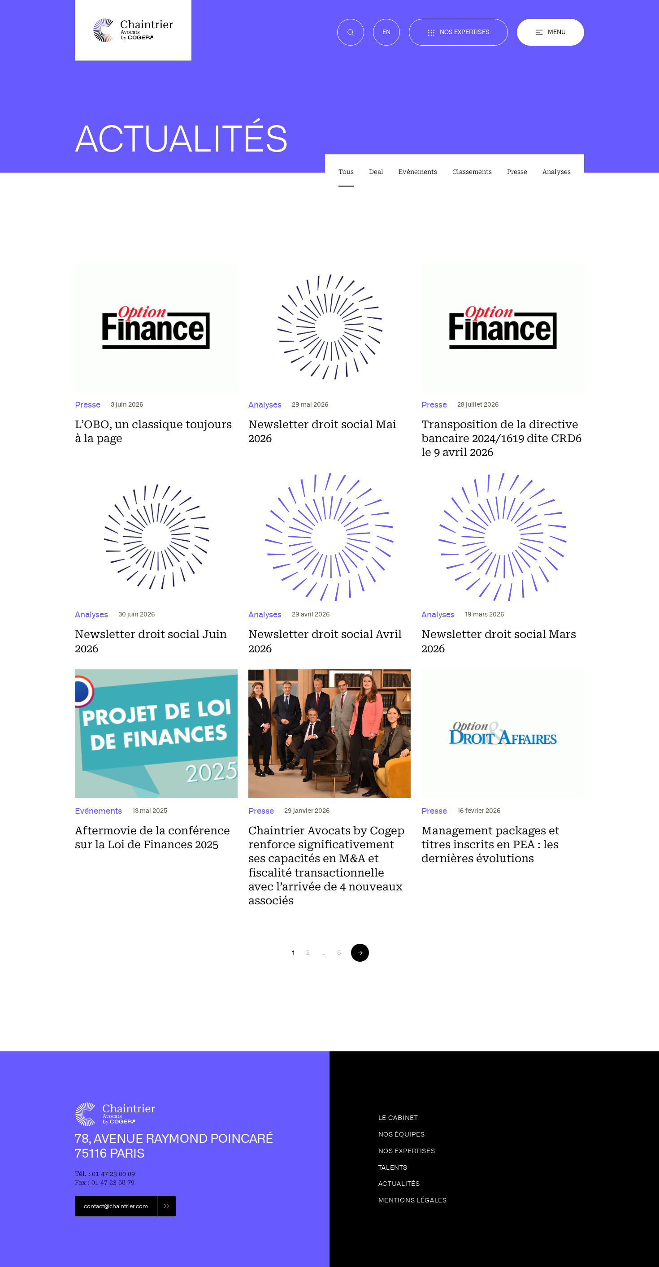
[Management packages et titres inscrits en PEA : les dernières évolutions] (502, 788)
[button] (550, 32)
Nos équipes (401, 1134)
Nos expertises (465, 32)
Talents (393, 1167)
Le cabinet (398, 1117)
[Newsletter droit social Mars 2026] (502, 564)
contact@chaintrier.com (116, 1206)
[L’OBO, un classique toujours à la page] (156, 361)
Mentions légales (412, 1200)
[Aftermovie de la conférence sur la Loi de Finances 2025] (156, 788)
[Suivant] (360, 953)
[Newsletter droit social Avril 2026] (329, 564)
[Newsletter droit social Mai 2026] (329, 361)
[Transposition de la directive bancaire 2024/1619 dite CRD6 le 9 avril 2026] (502, 361)
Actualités (399, 1183)
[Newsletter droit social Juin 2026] (156, 564)
